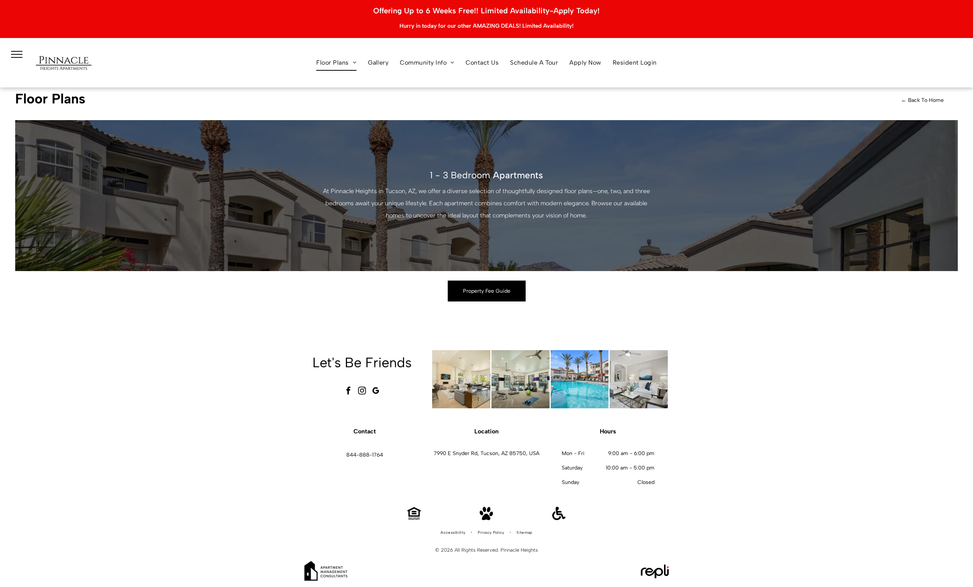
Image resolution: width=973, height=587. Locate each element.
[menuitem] (336, 63)
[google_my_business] (376, 392)
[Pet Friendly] (486, 518)
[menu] (17, 54)
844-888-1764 (364, 455)
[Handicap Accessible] (559, 518)
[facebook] (348, 392)
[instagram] (362, 392)
